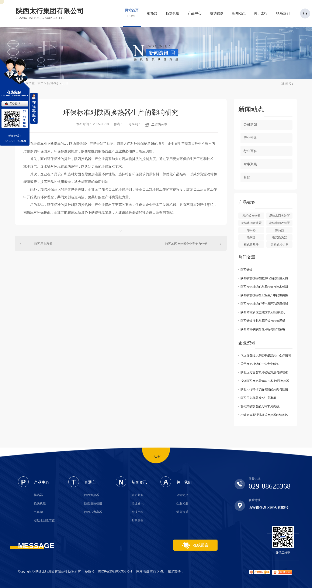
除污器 (251, 230)
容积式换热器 (251, 215)
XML (160, 571)
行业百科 (250, 151)
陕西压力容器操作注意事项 (258, 398)
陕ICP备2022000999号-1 (115, 571)
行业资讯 (250, 138)
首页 (41, 83)
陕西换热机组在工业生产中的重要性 (264, 295)
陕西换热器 (91, 495)
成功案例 (216, 14)
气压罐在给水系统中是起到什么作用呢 (265, 355)
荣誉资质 (182, 512)
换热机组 (172, 14)
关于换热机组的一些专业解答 (259, 364)
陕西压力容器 (43, 243)
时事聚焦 (250, 164)
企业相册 (182, 503)
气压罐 (38, 512)
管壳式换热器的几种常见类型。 (261, 406)
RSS (153, 571)
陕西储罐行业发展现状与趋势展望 (262, 320)
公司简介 (182, 495)
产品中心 (194, 14)
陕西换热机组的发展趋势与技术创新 (264, 286)
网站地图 (142, 571)
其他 (65, 83)
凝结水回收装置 (279, 215)
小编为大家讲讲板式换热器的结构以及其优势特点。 (266, 415)
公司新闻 (250, 124)
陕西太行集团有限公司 (50, 13)
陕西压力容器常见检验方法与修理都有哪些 (266, 372)
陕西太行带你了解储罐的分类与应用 (264, 389)
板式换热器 (279, 237)
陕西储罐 (246, 269)
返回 (284, 83)
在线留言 (200, 545)
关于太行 (261, 14)
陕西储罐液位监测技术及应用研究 (262, 312)
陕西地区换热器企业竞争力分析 (186, 243)
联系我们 (283, 14)
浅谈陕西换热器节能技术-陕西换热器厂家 (266, 381)
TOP (156, 456)
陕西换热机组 (93, 503)
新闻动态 (239, 14)
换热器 (152, 14)
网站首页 (132, 13)
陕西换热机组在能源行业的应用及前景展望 (266, 278)
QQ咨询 (15, 103)
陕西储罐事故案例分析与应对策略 (262, 329)
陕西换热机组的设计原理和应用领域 (264, 303)
